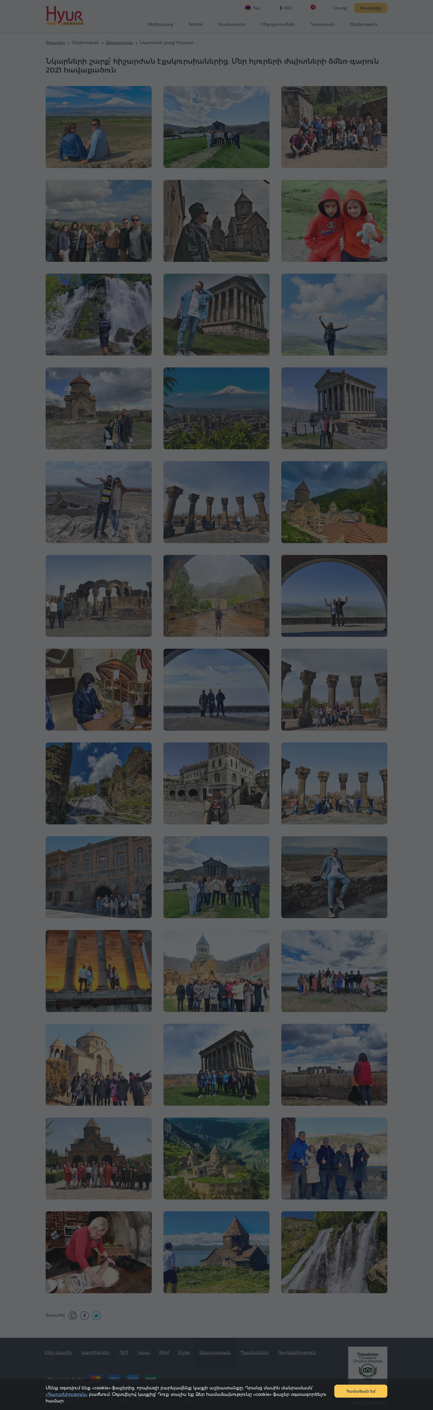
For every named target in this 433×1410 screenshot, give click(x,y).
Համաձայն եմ (361, 1391)
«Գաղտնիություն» (66, 1394)
